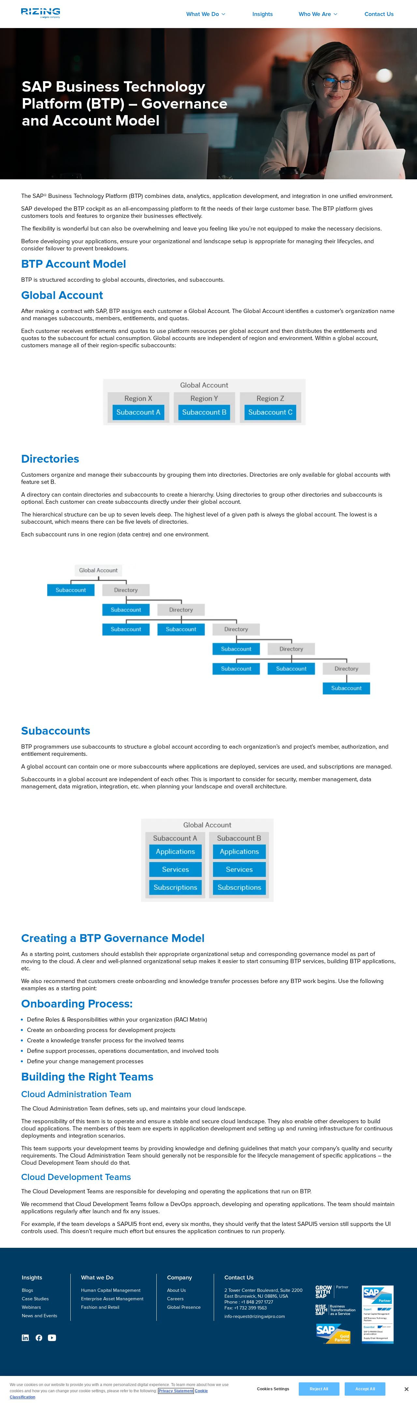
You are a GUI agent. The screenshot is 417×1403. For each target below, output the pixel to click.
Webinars (31, 1307)
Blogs (27, 1290)
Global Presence (184, 1307)
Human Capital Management (110, 1290)
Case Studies (35, 1299)
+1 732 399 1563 (250, 1308)
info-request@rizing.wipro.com (254, 1316)
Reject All (319, 1388)
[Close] (406, 1389)
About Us (176, 1290)
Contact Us (379, 14)
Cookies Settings (273, 1388)
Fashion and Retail (100, 1307)
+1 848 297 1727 (257, 1302)
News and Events (39, 1316)
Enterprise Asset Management (112, 1299)
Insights (262, 14)
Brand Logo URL (40, 13)
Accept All (365, 1388)
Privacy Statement (176, 1391)
